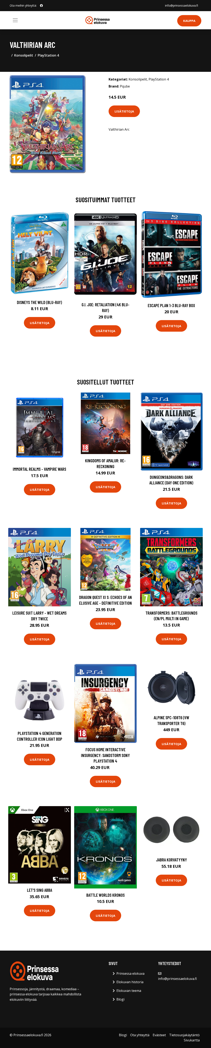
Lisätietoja (124, 111)
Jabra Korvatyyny (171, 859)
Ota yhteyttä (139, 1035)
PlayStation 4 (48, 55)
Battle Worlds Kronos (105, 895)
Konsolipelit (23, 55)
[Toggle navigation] (15, 20)
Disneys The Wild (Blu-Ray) (39, 302)
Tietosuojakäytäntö (184, 1035)
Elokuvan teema (128, 990)
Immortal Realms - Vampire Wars (39, 469)
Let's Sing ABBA (39, 890)
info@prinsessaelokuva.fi (181, 5)
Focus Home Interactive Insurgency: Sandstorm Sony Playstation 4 (105, 755)
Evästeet (159, 1035)
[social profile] (41, 5)
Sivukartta (192, 1040)
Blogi (120, 999)
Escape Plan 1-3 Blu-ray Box (171, 305)
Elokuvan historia (129, 982)
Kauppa (189, 21)
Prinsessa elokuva (130, 973)
